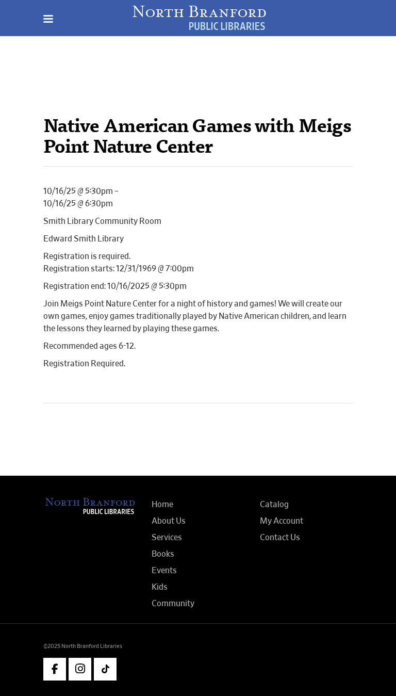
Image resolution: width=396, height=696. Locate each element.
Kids (160, 587)
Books (163, 554)
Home (162, 504)
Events (164, 570)
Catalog (274, 504)
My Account (281, 521)
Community (173, 604)
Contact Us (280, 537)
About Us (169, 521)
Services (167, 537)
